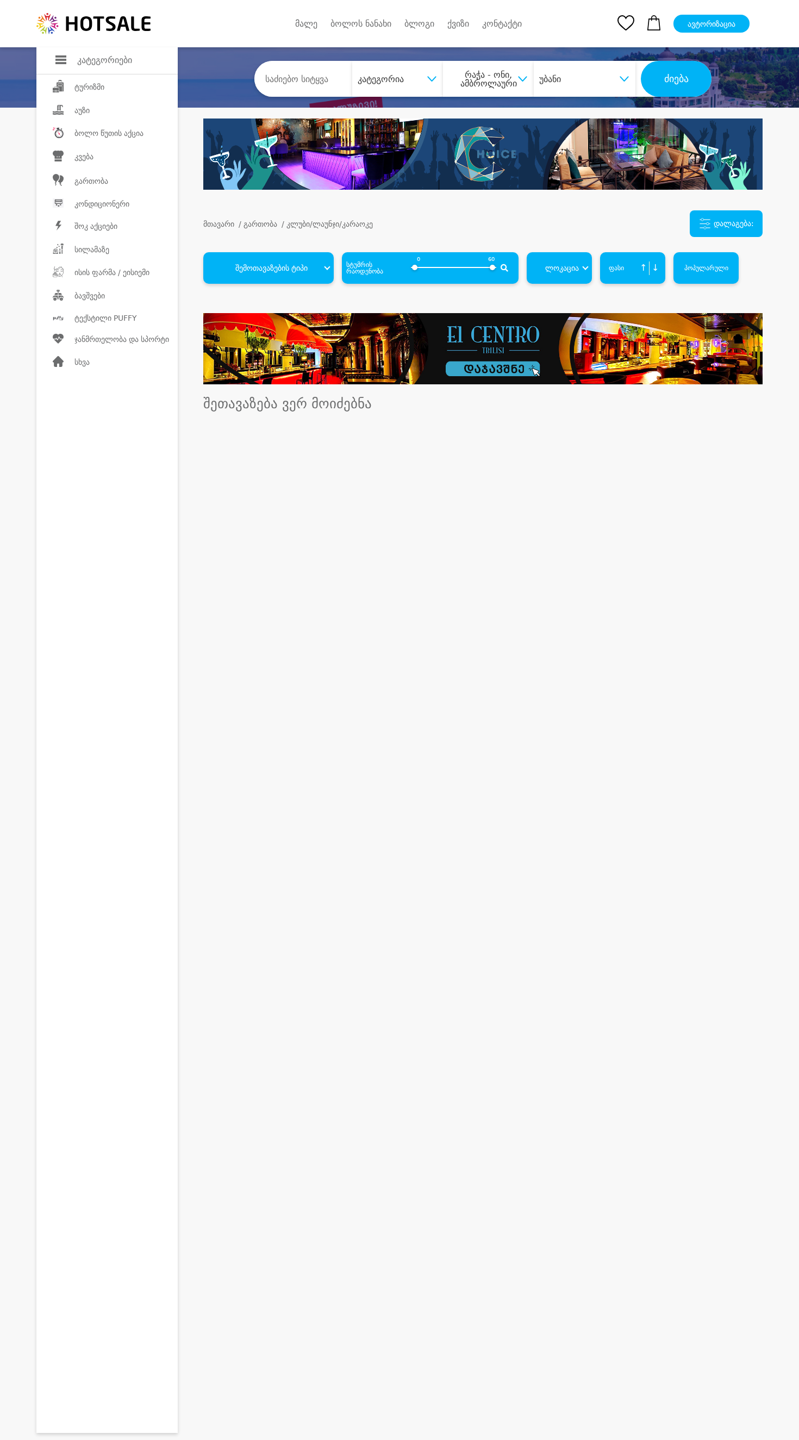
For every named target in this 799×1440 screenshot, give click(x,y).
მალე (306, 23)
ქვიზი (458, 23)
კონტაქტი (502, 24)
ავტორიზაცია (711, 24)
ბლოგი (419, 23)
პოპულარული (706, 268)
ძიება (676, 79)
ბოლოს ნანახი (360, 23)
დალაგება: (732, 223)
